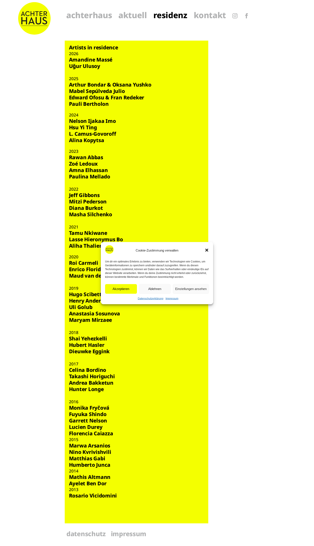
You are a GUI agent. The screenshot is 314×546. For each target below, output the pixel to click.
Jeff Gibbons (84, 196)
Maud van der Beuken (96, 276)
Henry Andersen (89, 301)
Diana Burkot (86, 208)
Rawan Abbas (86, 158)
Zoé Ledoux (83, 164)
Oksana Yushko (131, 85)
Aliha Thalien (86, 246)
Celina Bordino (87, 370)
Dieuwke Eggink (89, 352)
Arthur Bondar (87, 85)
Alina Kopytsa (86, 141)
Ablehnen (154, 289)
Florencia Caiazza (91, 434)
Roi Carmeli (83, 263)
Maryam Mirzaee (90, 320)
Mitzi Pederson (88, 202)
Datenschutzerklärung (150, 298)
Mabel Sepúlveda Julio (97, 91)
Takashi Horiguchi (92, 377)
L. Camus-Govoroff (92, 134)
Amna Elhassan (88, 171)
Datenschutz (86, 535)
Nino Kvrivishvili (90, 452)
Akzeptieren (121, 289)
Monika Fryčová (89, 408)
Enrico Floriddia (89, 270)
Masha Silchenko (91, 215)
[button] (207, 250)
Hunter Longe (86, 390)
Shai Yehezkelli (88, 339)
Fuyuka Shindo (88, 415)
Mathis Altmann (90, 477)
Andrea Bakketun (91, 383)
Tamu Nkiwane (88, 233)
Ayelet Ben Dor (88, 484)
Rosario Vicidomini (93, 496)
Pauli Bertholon (89, 104)
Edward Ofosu (86, 98)
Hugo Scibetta (87, 295)
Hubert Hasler (86, 345)
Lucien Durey (86, 427)
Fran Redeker (127, 98)
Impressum (172, 298)
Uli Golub (80, 308)
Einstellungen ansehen (191, 289)
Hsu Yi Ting (83, 128)
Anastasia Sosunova (94, 314)
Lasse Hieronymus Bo (96, 240)
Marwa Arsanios (89, 446)
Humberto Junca (90, 465)
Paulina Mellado (90, 177)
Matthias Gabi (87, 459)
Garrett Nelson (88, 421)
